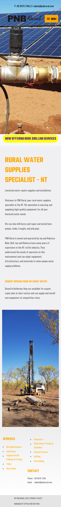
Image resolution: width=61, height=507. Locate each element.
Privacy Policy (36, 498)
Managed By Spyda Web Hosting (26, 503)
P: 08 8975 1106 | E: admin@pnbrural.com (34, 6)
